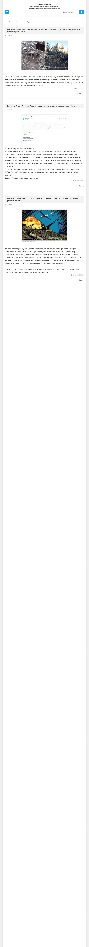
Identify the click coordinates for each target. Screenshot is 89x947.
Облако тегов (20, 22)
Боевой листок (10, 22)
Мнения (9, 35)
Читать (81, 93)
